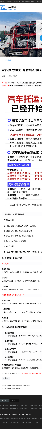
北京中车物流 (14, 405)
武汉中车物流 (4, 405)
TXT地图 (35, 422)
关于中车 (7, 414)
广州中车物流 (33, 405)
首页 (1, 414)
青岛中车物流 (23, 408)
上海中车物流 (23, 405)
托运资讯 (7, 60)
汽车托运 (4, 83)
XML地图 (28, 422)
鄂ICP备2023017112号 (17, 422)
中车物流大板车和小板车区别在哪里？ (19, 385)
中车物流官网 (4, 422)
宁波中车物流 (33, 408)
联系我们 (28, 414)
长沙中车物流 (4, 408)
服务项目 (14, 414)
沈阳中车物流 (14, 408)
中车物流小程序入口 (13, 388)
